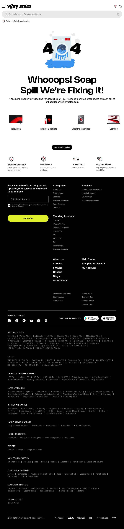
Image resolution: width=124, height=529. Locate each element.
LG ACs (50, 336)
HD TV (25, 363)
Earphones (65, 426)
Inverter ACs (31, 346)
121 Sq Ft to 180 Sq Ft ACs (74, 346)
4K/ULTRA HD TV (103, 360)
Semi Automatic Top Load (19, 394)
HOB (51, 411)
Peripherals (101, 474)
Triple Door (57, 397)
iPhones (27, 462)
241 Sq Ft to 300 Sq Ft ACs (48, 348)
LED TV (11, 377)
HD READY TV (38, 363)
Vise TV (24, 360)
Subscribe (28, 218)
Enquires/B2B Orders (90, 200)
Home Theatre (68, 380)
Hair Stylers (36, 438)
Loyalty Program (89, 193)
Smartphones (14, 462)
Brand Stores (87, 293)
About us (58, 259)
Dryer (95, 394)
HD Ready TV (24, 377)
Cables (54, 462)
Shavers (23, 438)
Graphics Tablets (34, 450)
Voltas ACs (24, 336)
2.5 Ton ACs (27, 343)
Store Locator (58, 297)
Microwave (12, 413)
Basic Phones (41, 462)
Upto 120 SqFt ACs (49, 346)
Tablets (11, 450)
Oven (23, 413)
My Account (89, 268)
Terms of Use (87, 297)
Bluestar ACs (63, 336)
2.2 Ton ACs (13, 343)
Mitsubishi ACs (93, 336)
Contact (57, 272)
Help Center (89, 259)
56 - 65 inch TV (32, 365)
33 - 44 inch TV (72, 363)
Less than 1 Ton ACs (32, 341)
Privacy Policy (87, 304)
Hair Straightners (53, 438)
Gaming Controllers (36, 380)
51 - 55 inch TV (14, 365)
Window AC (42, 392)
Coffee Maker (66, 409)
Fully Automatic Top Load (99, 392)
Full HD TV (63, 377)
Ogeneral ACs (89, 338)
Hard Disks (33, 476)
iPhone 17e (57, 231)
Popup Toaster (35, 413)
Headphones (51, 426)
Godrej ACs (77, 336)
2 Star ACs (54, 343)
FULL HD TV (13, 363)
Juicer (59, 411)
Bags (59, 474)
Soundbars (53, 380)
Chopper (53, 409)
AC (54, 235)
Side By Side (71, 397)
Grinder (92, 411)
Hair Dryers (69, 438)
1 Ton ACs (49, 341)
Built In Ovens (27, 409)
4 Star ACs (81, 343)
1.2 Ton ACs (63, 341)
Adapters (64, 462)
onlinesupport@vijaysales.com (62, 102)
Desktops (53, 488)
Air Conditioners (15, 392)
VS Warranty (87, 197)
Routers (80, 491)
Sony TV (60, 360)
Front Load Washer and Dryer (76, 394)
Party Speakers (59, 204)
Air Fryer (11, 411)
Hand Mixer (40, 411)
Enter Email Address (20, 199)
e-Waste (57, 268)
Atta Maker (12, 409)
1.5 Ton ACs (77, 341)
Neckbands (37, 426)
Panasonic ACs (43, 338)
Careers (57, 263)
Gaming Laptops (38, 488)
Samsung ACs (60, 338)
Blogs (56, 276)
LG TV (50, 360)
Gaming (56, 208)
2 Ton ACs (106, 341)
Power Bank (77, 462)
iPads (20, 450)
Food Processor (94, 409)
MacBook (23, 488)
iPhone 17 (57, 220)
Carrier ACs (13, 338)
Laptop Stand (86, 474)
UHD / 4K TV (48, 377)
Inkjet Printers (14, 491)
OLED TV (88, 360)
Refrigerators (13, 397)
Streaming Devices (80, 377)
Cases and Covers (95, 462)
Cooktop (80, 409)
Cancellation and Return (92, 190)
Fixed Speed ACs (15, 346)
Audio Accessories (100, 377)
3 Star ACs (68, 343)
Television (57, 190)
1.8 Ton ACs (92, 341)
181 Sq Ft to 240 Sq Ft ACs (20, 348)
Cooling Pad (70, 474)
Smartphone (58, 193)
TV (54, 242)
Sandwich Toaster (54, 413)
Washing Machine (60, 249)
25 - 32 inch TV (54, 363)
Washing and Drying (75, 392)
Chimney (41, 409)
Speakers (82, 380)
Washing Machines (61, 200)
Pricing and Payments (62, 293)
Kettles (102, 411)
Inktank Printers (47, 491)
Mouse (11, 474)
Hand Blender (25, 411)
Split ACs (103, 338)
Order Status (60, 280)
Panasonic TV (74, 360)
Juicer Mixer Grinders (75, 411)
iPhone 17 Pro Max (61, 228)
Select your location (22, 21)
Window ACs (13, 341)
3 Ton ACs (41, 343)
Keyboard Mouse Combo (42, 474)
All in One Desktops (70, 488)
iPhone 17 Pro (59, 224)
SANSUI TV (13, 360)
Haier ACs (74, 338)
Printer (94, 488)
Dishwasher (106, 394)
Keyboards (22, 474)
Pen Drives (12, 476)
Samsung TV (37, 360)
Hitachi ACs (27, 338)
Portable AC (56, 392)
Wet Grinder (71, 413)
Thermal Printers (65, 491)
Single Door (28, 397)
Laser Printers (30, 491)
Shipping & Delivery (93, 263)
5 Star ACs (94, 343)
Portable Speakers (82, 426)
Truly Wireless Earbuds (18, 426)
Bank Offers (57, 301)
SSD (23, 476)
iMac (85, 488)
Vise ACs (12, 336)
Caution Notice (88, 301)
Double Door (42, 397)
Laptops (56, 197)
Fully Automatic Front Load (47, 394)
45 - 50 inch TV (89, 363)
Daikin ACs (38, 336)
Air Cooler (57, 239)
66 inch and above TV (52, 365)
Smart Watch (13, 503)
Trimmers (12, 438)
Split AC (29, 392)
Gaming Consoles (15, 380)
